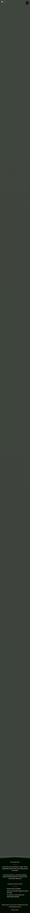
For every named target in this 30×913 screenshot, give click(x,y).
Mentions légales (15, 909)
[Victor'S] (3, 3)
